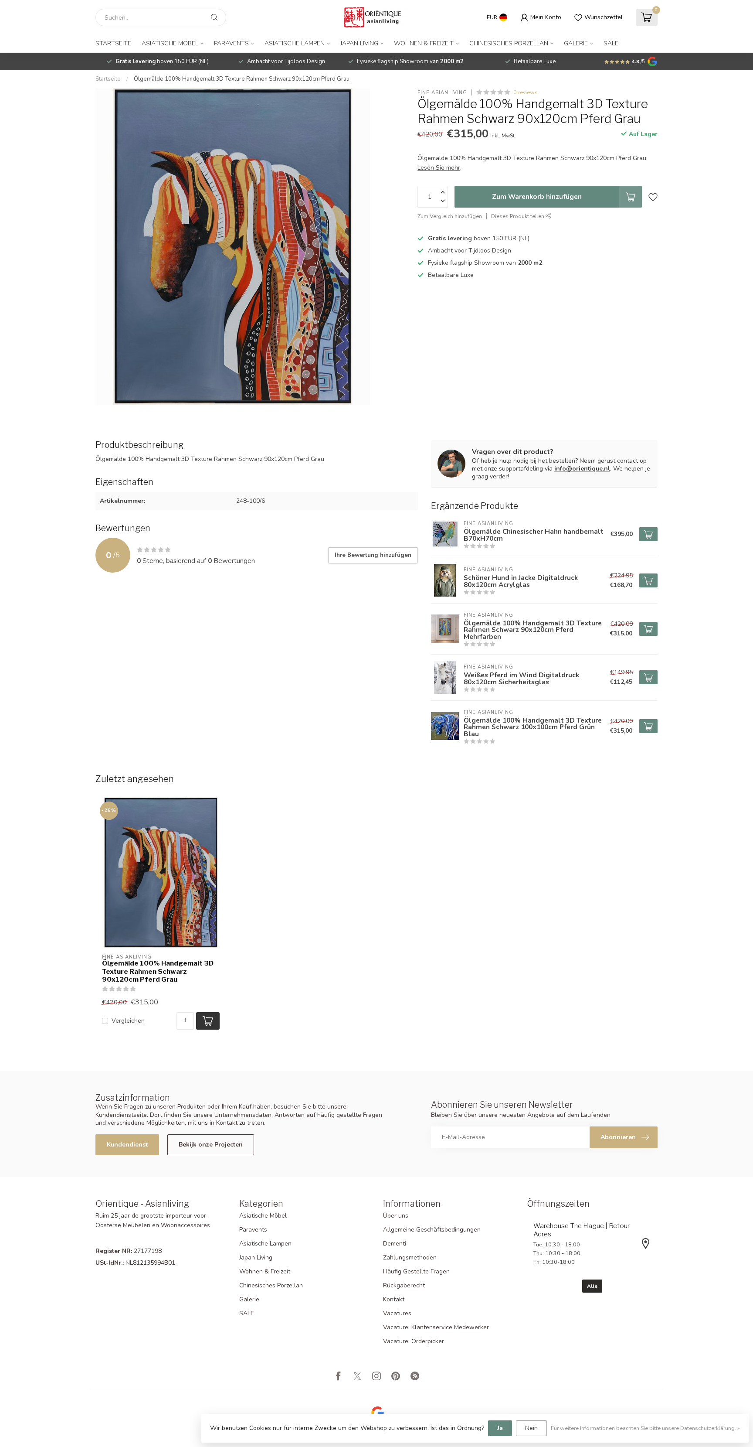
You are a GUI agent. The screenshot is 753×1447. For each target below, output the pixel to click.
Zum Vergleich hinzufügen (449, 216)
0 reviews (525, 92)
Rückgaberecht (404, 1285)
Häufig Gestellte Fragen (416, 1271)
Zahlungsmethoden (410, 1257)
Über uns (395, 1216)
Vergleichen (128, 1020)
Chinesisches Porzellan (508, 43)
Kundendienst (127, 1144)
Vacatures (397, 1313)
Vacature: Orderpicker (413, 1341)
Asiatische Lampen (295, 43)
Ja (500, 1428)
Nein (531, 1428)
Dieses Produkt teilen (518, 216)
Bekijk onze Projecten (211, 1144)
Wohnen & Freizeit (424, 43)
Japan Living (359, 43)
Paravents (231, 43)
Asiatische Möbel (170, 43)
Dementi (394, 1243)
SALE (611, 43)
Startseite (113, 43)
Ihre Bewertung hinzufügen (373, 555)
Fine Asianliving (442, 92)
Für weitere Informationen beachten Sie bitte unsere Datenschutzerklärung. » (645, 1428)
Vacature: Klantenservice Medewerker (436, 1327)
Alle (592, 1286)
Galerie (576, 43)
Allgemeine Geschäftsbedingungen (432, 1229)
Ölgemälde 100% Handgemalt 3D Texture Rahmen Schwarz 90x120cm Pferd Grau (241, 79)
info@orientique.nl (582, 468)
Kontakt (393, 1299)
